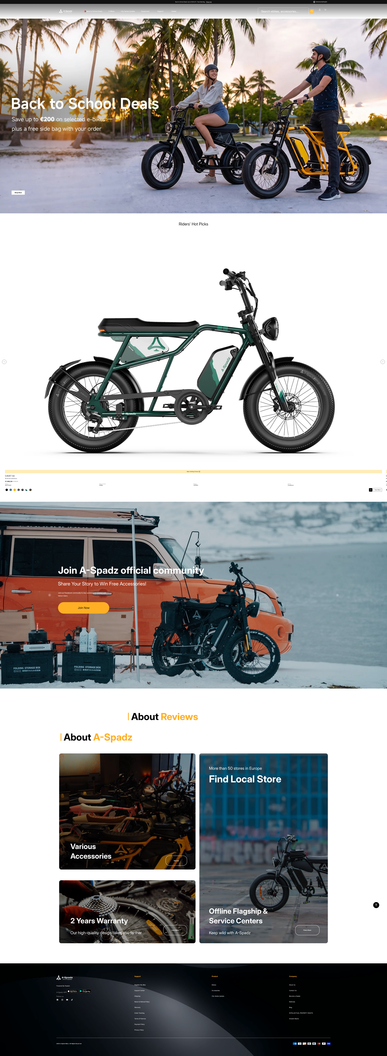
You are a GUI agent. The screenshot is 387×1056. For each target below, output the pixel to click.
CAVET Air (10, 476)
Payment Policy (139, 1024)
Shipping (137, 996)
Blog (290, 1007)
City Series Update (218, 996)
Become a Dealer (294, 996)
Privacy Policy (139, 1030)
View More (378, 490)
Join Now (83, 607)
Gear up (176, 860)
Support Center (139, 990)
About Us (292, 985)
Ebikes (214, 985)
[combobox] (283, 11)
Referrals (292, 1002)
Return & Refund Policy (142, 1002)
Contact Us (292, 990)
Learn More (175, 930)
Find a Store (307, 930)
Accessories (216, 990)
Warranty (137, 1007)
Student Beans (294, 1019)
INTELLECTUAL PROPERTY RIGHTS (301, 1013)
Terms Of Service (140, 1019)
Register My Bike (140, 985)
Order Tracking (139, 1013)
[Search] (312, 11)
